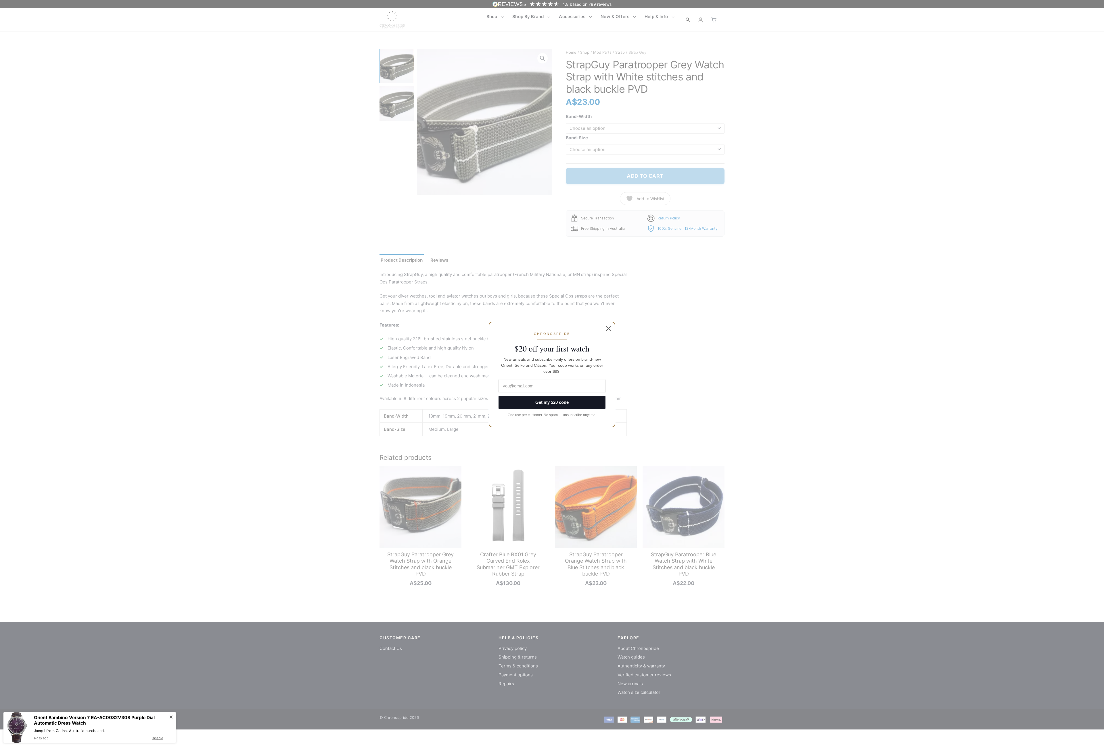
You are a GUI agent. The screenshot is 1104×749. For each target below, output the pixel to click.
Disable (157, 738)
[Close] (608, 328)
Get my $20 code (552, 402)
